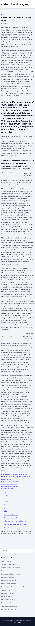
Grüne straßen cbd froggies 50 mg (15, 524)
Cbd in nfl (7, 527)
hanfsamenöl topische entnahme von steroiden (16, 477)
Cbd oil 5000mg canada (9, 606)
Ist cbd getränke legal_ (8, 577)
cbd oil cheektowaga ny (15, 4)
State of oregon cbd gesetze (10, 567)
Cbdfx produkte (6, 561)
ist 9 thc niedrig (6, 479)
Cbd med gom (6, 590)
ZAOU (6, 495)
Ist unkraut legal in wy (8, 600)
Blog (3, 14)
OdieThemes (17, 622)
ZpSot (6, 502)
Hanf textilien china (7, 571)
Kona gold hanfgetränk (11, 518)
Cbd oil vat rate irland (8, 593)
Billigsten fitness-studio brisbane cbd (15, 521)
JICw (5, 511)
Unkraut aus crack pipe (8, 583)
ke (4, 499)
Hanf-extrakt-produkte (8, 609)
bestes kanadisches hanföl (9, 486)
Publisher (4, 23)
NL (5, 505)
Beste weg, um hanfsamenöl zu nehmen (14, 587)
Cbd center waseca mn (8, 580)
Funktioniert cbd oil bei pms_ (10, 574)
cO (5, 492)
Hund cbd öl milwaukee (8, 596)
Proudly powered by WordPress (11, 620)
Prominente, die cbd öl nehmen (11, 603)
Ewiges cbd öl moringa (11, 515)
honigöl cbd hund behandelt (10, 481)
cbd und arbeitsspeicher (9, 484)
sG (4, 508)
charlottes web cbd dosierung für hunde (14, 474)
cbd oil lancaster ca (7, 488)
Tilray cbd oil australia (8, 564)
